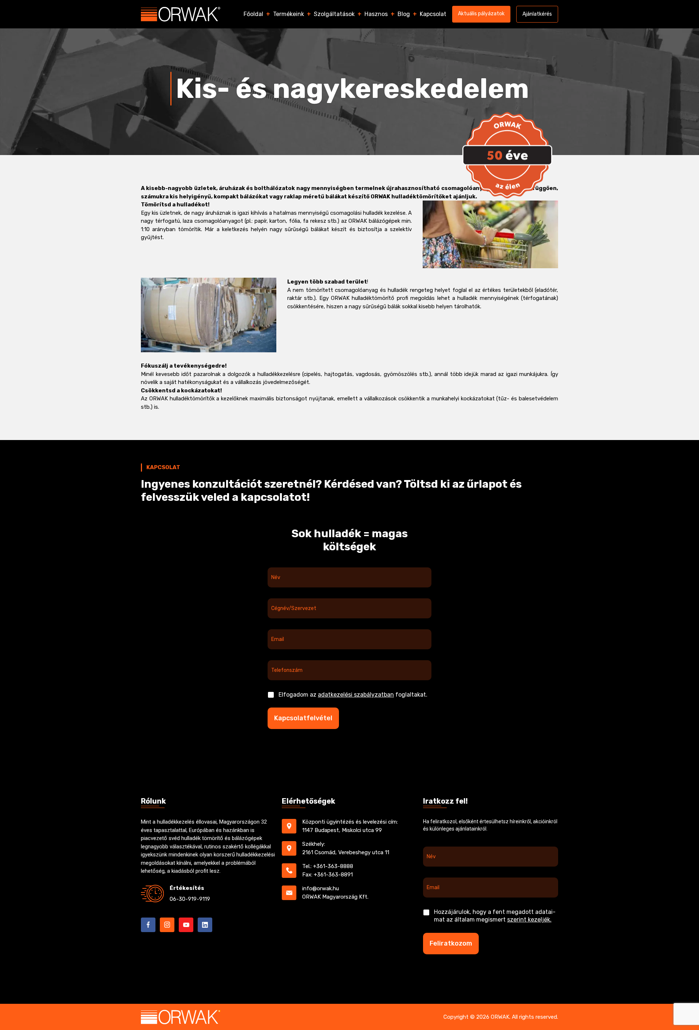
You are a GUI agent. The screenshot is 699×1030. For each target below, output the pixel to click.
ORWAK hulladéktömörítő (362, 298)
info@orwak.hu (320, 888)
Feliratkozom (451, 943)
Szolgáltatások (334, 14)
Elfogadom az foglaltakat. (353, 694)
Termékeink (288, 14)
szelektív (401, 229)
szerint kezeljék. (529, 919)
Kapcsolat (433, 14)
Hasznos (376, 14)
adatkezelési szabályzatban (356, 694)
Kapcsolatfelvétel (303, 718)
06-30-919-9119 (190, 899)
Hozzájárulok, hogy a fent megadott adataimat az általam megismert (495, 915)
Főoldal (253, 14)
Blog (404, 14)
